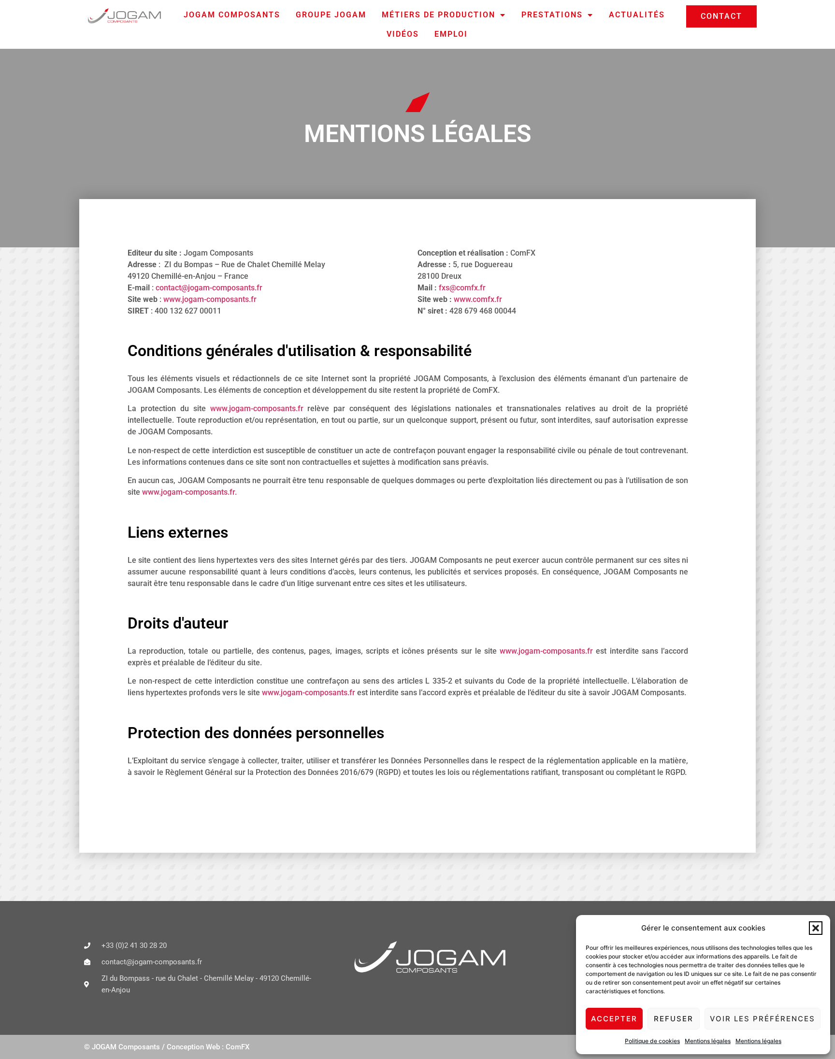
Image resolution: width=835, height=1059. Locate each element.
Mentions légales (708, 1041)
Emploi (451, 34)
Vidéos (403, 34)
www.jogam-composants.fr (210, 299)
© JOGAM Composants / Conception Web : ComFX (166, 1047)
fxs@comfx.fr (462, 287)
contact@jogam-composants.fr (209, 287)
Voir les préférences (762, 1018)
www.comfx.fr (478, 299)
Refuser (673, 1018)
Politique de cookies (652, 1041)
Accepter (614, 1018)
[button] (816, 928)
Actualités (637, 14)
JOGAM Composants (232, 14)
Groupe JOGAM (331, 14)
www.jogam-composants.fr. (189, 492)
